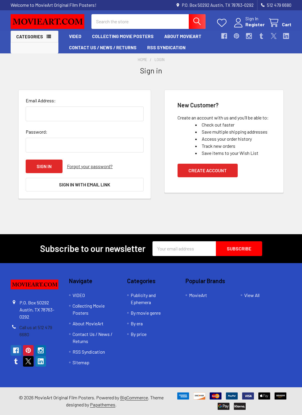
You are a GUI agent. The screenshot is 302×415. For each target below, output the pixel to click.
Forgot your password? (90, 166)
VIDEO (75, 36)
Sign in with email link (84, 184)
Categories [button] (29, 36)
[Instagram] (249, 36)
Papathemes (102, 404)
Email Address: (41, 100)
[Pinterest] (236, 36)
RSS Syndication (166, 47)
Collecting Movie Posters (123, 36)
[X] (273, 36)
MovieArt (198, 295)
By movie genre (146, 313)
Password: (36, 131)
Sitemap (81, 362)
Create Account (207, 170)
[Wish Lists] (223, 22)
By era (137, 323)
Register (255, 24)
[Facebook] (224, 36)
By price (139, 334)
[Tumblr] (261, 36)
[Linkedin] (286, 36)
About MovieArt (182, 36)
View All (252, 295)
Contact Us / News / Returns (103, 47)
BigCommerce (134, 397)
